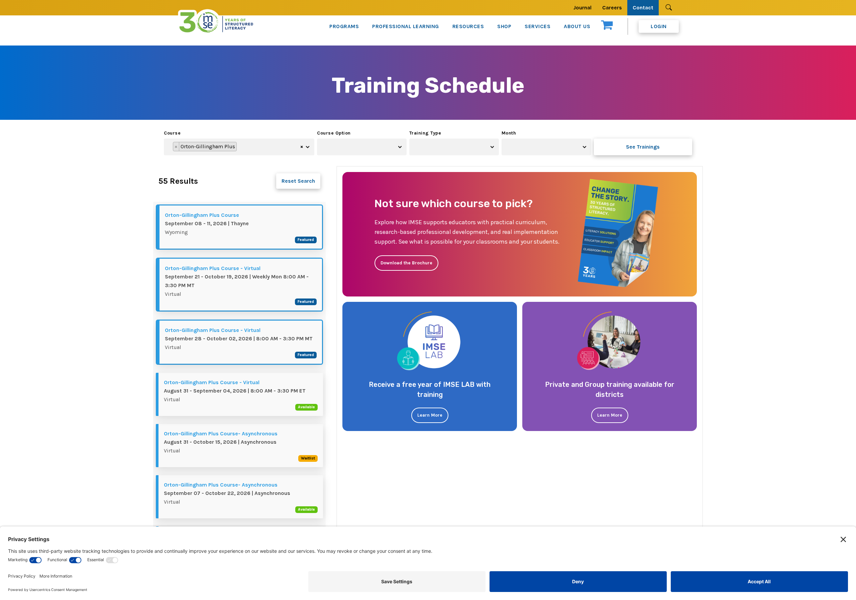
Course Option (334, 133)
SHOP (504, 26)
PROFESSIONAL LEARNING (405, 26)
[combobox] (239, 147)
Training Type (425, 133)
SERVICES (537, 26)
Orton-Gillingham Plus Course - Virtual (212, 268)
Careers (612, 7)
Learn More (429, 415)
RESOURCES (468, 26)
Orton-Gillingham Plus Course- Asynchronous (221, 433)
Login (659, 26)
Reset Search (298, 181)
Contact (643, 7)
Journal (582, 7)
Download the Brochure (406, 263)
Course (172, 133)
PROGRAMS (344, 26)
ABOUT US (577, 26)
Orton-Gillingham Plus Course (202, 215)
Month (509, 133)
